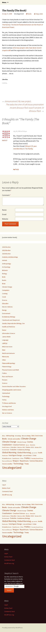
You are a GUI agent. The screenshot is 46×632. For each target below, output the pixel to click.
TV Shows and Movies (9, 403)
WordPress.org (7, 495)
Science (4, 383)
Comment (6, 195)
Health (40, 453)
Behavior (5, 270)
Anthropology (6, 264)
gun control (34, 452)
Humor (4, 330)
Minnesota (5, 357)
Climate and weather (14, 439)
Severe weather (7, 464)
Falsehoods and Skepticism (11, 320)
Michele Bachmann (6, 458)
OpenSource (15, 458)
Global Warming (9, 452)
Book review (39, 436)
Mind (3, 350)
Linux (34, 455)
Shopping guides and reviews (11, 390)
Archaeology (6, 267)
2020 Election (6, 247)
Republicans (24, 461)
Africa (3, 435)
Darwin (27, 445)
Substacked (6, 393)
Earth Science (6, 447)
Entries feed (6, 488)
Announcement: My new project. (16, 101)
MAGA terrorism (7, 347)
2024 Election (6, 254)
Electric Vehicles (7, 307)
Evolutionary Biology (8, 317)
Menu (4, 2)
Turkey (4, 400)
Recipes (4, 380)
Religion (16, 461)
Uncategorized (7, 406)
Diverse (4, 300)
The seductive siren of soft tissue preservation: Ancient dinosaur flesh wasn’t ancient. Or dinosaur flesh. (25, 107)
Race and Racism (7, 376)
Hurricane (5, 455)
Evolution (13, 450)
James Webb (6, 337)
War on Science (7, 413)
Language (5, 340)
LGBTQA (4, 343)
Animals (4, 260)
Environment (6, 313)
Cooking (4, 293)
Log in (4, 485)
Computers (5, 290)
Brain (3, 284)
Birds (3, 277)
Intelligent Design (15, 455)
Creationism (7, 444)
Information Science (8, 333)
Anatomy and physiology (10, 257)
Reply (17, 169)
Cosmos (30, 442)
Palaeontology (6, 367)
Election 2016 (30, 447)
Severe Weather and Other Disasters (14, 386)
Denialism (32, 445)
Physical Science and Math (10, 370)
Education (5, 303)
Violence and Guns (8, 410)
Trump (26, 464)
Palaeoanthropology (8, 363)
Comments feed (7, 491)
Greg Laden (39, 14)
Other (4, 360)
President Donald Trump (37, 458)
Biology (4, 274)
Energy (4, 310)
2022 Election (6, 250)
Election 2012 (21, 447)
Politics (4, 373)
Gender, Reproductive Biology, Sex (13, 323)
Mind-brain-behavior (8, 353)
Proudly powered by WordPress (12, 628)
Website (5, 219)
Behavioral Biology (26, 435)
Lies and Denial (27, 455)
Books (29, 14)
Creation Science (19, 445)
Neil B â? (5, 140)
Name (4, 210)
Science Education (36, 461)
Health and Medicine (8, 327)
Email (4, 214)
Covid (4, 297)
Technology (6, 396)
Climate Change (7, 287)
